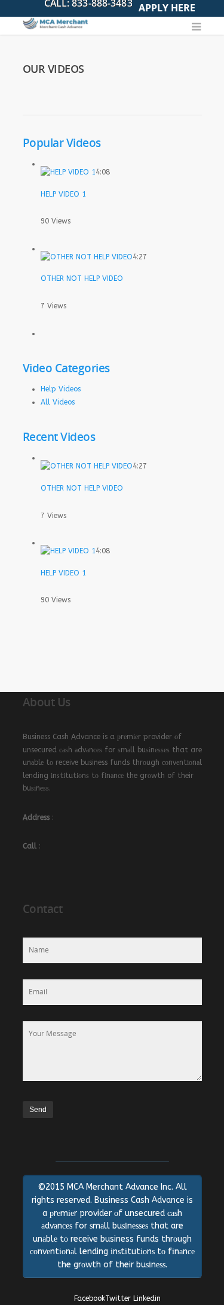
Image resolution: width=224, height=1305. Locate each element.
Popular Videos (62, 143)
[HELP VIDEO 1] (68, 172)
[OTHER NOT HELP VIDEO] (87, 257)
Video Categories (66, 368)
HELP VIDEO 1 (63, 194)
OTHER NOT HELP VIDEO (82, 278)
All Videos (58, 402)
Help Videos (61, 389)
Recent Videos (59, 437)
